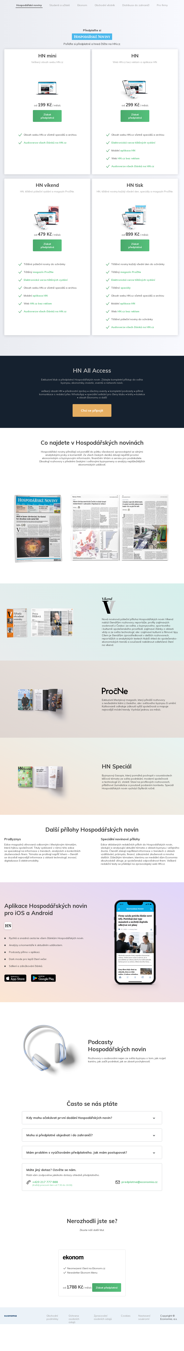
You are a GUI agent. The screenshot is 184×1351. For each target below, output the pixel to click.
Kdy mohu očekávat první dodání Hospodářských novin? (69, 1118)
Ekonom (82, 5)
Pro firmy (162, 5)
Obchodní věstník (105, 5)
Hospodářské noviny (29, 5)
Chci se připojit (92, 410)
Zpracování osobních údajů (103, 1317)
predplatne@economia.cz (139, 1182)
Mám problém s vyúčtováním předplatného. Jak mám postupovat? (76, 1152)
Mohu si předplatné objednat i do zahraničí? (59, 1135)
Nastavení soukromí (144, 1317)
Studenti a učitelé (59, 5)
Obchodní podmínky (52, 1317)
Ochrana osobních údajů (74, 1319)
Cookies (125, 1315)
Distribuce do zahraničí (135, 5)
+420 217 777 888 (45, 1182)
